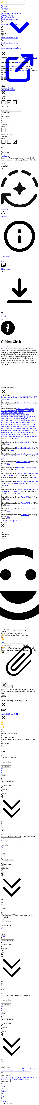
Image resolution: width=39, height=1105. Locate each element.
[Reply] (14, 630)
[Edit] (20, 630)
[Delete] (25, 630)
